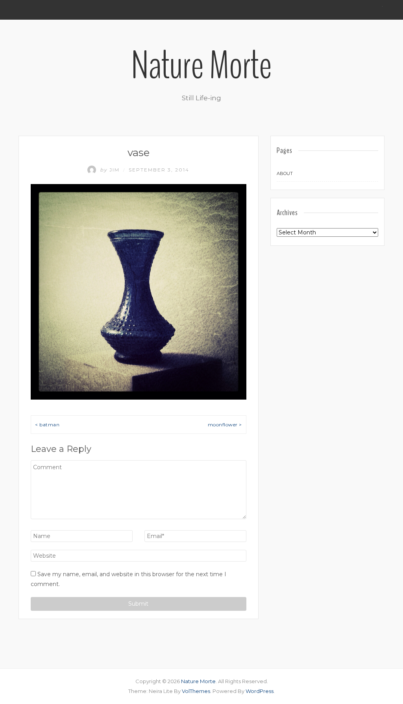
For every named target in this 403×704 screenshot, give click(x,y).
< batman (47, 425)
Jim (111, 170)
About (285, 173)
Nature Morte (201, 65)
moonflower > (225, 425)
